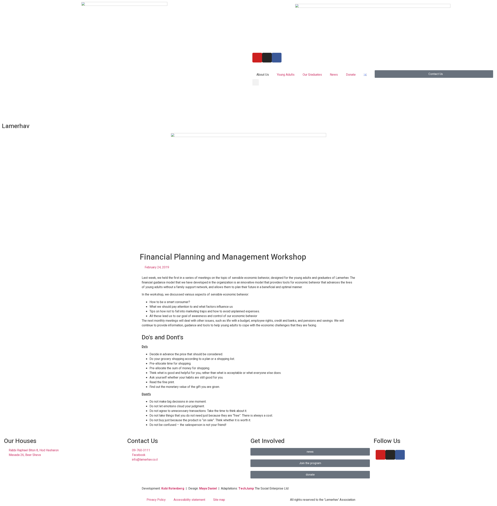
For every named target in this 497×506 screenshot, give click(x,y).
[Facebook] (400, 455)
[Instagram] (267, 57)
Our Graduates (312, 74)
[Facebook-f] (277, 57)
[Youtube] (257, 57)
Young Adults (286, 74)
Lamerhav (16, 126)
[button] (255, 82)
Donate (351, 74)
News (334, 74)
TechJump (246, 488)
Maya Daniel (208, 488)
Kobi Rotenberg (172, 488)
